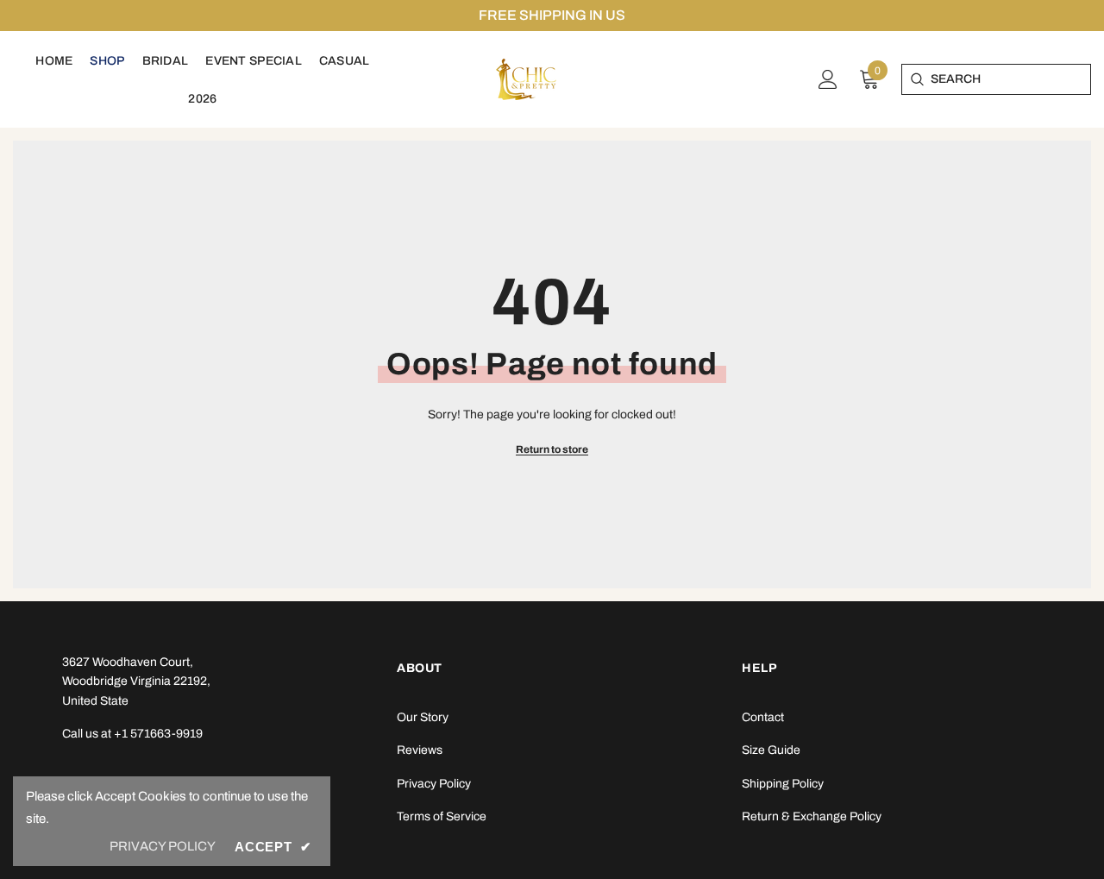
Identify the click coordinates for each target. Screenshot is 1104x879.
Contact (763, 717)
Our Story (422, 717)
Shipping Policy (783, 783)
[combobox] (1010, 79)
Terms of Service (441, 816)
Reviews (419, 750)
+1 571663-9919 (158, 733)
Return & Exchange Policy (811, 816)
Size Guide (771, 750)
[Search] (916, 79)
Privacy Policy (434, 783)
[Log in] (828, 79)
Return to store (552, 449)
